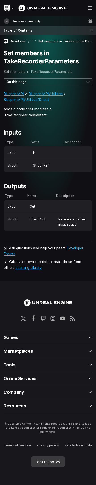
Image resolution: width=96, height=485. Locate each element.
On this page (16, 82)
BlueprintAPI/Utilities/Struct (26, 99)
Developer (18, 41)
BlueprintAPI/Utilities (46, 93)
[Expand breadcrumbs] (32, 41)
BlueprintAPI (14, 93)
